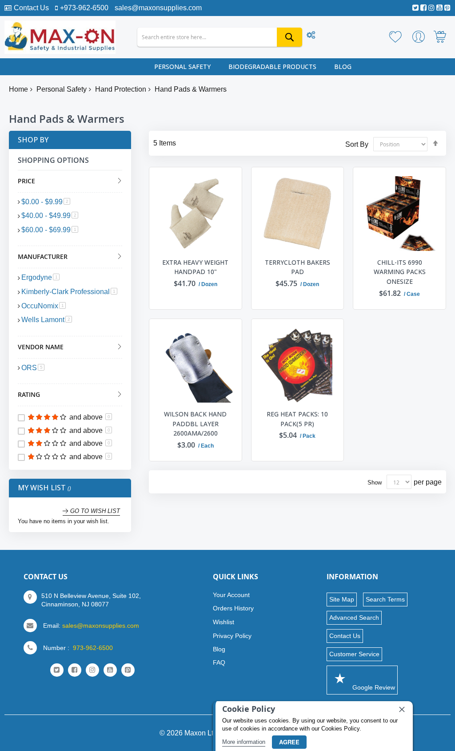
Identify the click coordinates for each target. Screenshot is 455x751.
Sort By (356, 144)
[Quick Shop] (225, 162)
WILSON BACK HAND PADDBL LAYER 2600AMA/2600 (195, 423)
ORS (32, 367)
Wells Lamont (46, 319)
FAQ (219, 662)
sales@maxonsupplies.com (158, 8)
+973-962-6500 (84, 8)
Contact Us (31, 8)
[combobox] (220, 37)
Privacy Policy (232, 635)
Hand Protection (120, 89)
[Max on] (60, 37)
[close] (401, 709)
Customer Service (354, 654)
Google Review (373, 687)
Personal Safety (61, 89)
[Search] (289, 37)
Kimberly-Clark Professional (69, 291)
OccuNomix (43, 306)
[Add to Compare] (225, 198)
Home (18, 89)
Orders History (233, 608)
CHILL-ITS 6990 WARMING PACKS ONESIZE (400, 272)
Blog (219, 649)
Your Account (231, 594)
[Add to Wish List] (225, 180)
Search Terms (385, 599)
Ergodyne (40, 277)
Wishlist (223, 622)
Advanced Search (354, 617)
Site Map (341, 599)
